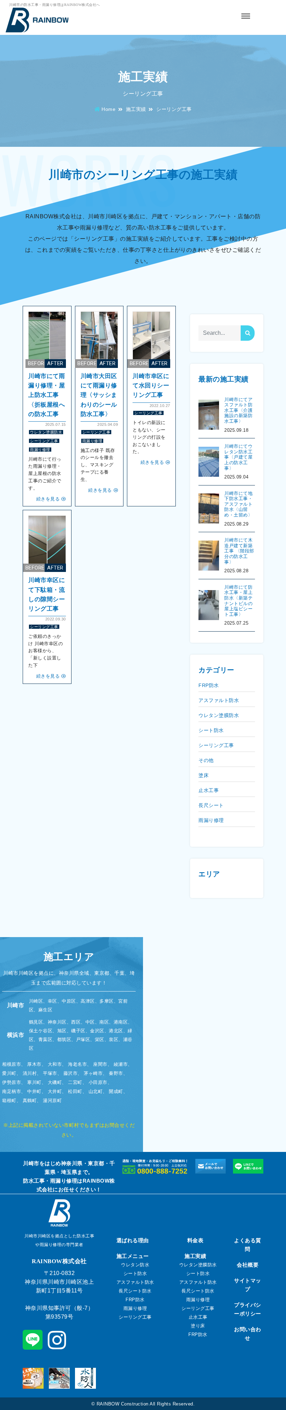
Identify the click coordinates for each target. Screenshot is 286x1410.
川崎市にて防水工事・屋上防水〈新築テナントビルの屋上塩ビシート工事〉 (238, 601)
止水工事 (208, 790)
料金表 (195, 1240)
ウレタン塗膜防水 (46, 432)
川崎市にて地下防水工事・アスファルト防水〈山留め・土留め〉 (238, 504)
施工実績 (136, 109)
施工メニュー (132, 1256)
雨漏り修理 (40, 449)
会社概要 (247, 1265)
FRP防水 (208, 685)
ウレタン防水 (135, 1264)
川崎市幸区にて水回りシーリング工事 (151, 385)
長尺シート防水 (135, 1291)
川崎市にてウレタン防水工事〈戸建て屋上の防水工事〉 (238, 457)
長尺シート (211, 805)
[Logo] (37, 20)
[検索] (248, 333)
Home (108, 109)
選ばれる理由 (132, 1240)
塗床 (203, 775)
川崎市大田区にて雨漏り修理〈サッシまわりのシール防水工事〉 (99, 395)
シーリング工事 (44, 441)
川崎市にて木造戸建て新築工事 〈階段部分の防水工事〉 (239, 550)
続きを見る (48, 499)
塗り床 (198, 1325)
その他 (206, 760)
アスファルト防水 (218, 700)
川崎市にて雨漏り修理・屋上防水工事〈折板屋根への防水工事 (46, 395)
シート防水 (211, 730)
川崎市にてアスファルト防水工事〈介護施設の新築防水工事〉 (238, 410)
